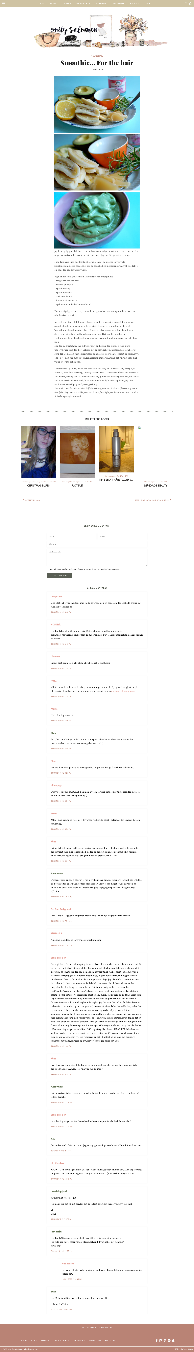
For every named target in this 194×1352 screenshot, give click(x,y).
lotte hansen (68, 1263)
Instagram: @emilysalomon (97, 1327)
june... (54, 680)
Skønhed (66, 3)
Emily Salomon (58, 957)
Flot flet (77, 485)
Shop (147, 3)
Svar (144, 594)
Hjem (41, 3)
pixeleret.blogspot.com (123, 691)
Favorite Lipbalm (32, 500)
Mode (53, 3)
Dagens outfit (26, 482)
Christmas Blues (38, 485)
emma (54, 813)
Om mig (23, 1340)
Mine (53, 841)
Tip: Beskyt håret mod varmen (116, 479)
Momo (54, 708)
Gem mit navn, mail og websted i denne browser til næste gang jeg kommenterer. (84, 569)
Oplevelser (118, 3)
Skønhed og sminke (39, 482)
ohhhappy (56, 785)
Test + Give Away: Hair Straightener (152, 500)
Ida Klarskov (57, 1163)
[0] (190, 3)
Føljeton (135, 3)
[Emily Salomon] (97, 27)
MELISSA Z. (57, 933)
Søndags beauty (155, 485)
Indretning (102, 3)
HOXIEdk (56, 624)
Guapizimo (56, 596)
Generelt (65, 482)
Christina (55, 656)
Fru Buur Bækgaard (61, 909)
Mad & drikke (83, 3)
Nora (53, 761)
